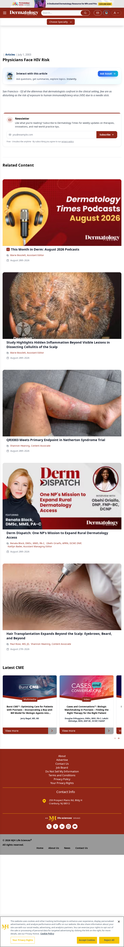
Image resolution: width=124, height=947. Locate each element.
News (67, 847)
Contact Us (62, 763)
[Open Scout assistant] (106, 12)
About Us (53, 847)
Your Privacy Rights (62, 783)
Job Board (62, 767)
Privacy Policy (62, 779)
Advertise (62, 760)
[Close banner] (120, 4)
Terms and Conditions (62, 775)
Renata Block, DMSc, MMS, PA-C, (27, 543)
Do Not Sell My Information (62, 771)
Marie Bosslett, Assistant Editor (27, 255)
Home (39, 847)
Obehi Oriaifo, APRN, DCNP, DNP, (64, 543)
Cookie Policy (47, 933)
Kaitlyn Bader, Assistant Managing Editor (30, 546)
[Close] (118, 921)
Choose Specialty (58, 21)
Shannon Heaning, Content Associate (30, 445)
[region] (62, 931)
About (62, 756)
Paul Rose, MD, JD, (20, 643)
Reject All (109, 940)
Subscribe (105, 134)
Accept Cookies (87, 940)
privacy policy (68, 141)
